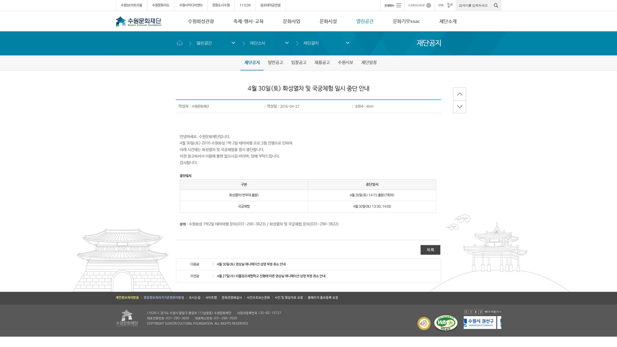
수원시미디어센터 (190, 5)
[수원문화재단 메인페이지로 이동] (138, 21)
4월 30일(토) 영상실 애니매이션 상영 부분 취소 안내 (251, 264)
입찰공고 (299, 62)
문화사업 (291, 21)
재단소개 (448, 21)
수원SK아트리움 (131, 5)
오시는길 (195, 298)
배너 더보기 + (493, 311)
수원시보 (345, 62)
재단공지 (311, 43)
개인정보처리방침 (127, 298)
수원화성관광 (201, 21)
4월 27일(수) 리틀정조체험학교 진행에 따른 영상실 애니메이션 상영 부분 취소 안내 (271, 276)
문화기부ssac (406, 21)
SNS (441, 5)
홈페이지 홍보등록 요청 (323, 298)
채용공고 (322, 62)
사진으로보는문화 (258, 298)
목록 (430, 250)
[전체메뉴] (392, 5)
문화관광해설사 (232, 298)
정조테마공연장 (270, 5)
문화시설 (328, 21)
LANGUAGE (417, 5)
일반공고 (275, 62)
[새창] (488, 323)
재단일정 (369, 62)
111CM (245, 5)
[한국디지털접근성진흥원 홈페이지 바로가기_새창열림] (446, 323)
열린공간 (365, 21)
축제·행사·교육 (248, 21)
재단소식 (257, 43)
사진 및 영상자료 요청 (289, 298)
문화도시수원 (221, 5)
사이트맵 (211, 298)
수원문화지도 (160, 5)
